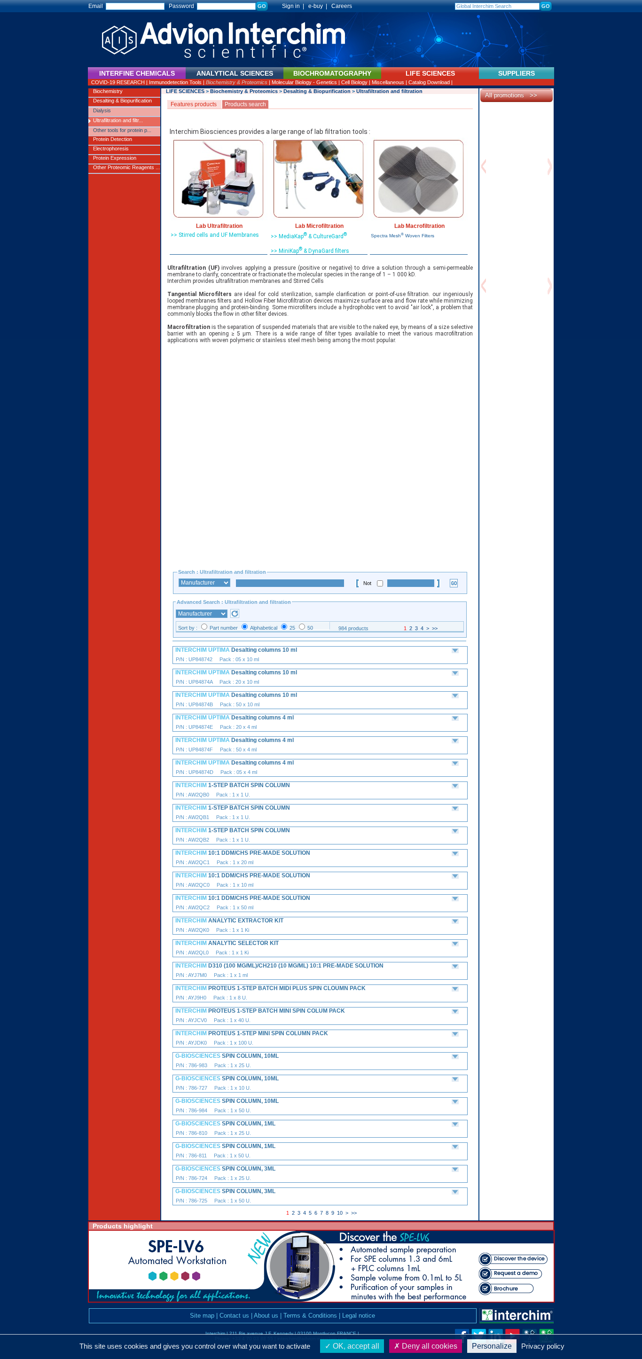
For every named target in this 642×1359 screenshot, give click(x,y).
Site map (202, 1315)
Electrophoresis (111, 148)
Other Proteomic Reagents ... (126, 167)
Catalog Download (429, 82)
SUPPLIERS (516, 73)
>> (435, 628)
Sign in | (289, 6)
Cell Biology (354, 82)
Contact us (234, 1315)
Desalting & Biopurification (122, 100)
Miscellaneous (388, 82)
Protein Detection (112, 139)
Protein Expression (114, 158)
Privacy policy (542, 1346)
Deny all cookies (428, 1346)
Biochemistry (108, 91)
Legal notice (358, 1315)
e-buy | (319, 6)
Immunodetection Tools (175, 82)
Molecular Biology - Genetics (304, 82)
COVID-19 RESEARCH (118, 82)
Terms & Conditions (310, 1315)
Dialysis (102, 110)
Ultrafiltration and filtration (389, 91)
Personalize (492, 1346)
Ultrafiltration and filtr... (118, 120)
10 (340, 1213)
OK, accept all (355, 1346)
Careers (341, 6)
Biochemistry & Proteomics (236, 82)
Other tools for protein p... (122, 130)
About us (266, 1315)
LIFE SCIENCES (185, 91)
